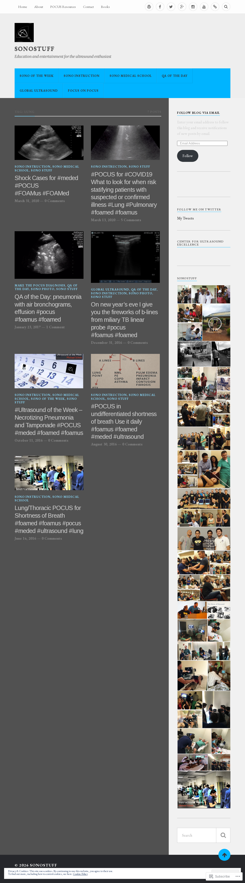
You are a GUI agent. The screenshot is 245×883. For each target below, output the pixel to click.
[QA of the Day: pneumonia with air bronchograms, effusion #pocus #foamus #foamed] (49, 255)
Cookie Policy (80, 874)
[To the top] (224, 855)
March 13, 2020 (103, 220)
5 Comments (131, 220)
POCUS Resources (63, 6)
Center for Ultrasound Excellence (200, 243)
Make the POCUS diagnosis (40, 285)
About (38, 6)
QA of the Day (175, 76)
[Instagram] (193, 6)
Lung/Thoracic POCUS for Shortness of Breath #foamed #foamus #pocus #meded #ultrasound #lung (49, 519)
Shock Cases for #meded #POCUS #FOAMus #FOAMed (46, 186)
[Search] (226, 6)
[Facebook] (160, 6)
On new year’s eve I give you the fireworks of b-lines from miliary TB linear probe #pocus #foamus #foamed (124, 319)
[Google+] (182, 6)
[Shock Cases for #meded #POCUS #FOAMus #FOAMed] (49, 143)
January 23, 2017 (28, 327)
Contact (88, 6)
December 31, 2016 (106, 342)
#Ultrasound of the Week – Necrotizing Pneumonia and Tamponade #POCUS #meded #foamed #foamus (49, 421)
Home (22, 6)
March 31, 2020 (27, 200)
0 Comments (55, 200)
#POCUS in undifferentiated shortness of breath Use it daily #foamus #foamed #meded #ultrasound (123, 421)
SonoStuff (35, 48)
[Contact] (215, 6)
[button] (184, 294)
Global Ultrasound (39, 90)
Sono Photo (42, 289)
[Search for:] (203, 835)
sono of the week (48, 399)
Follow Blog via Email (198, 113)
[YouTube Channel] (204, 6)
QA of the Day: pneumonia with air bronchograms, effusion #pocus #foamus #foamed (48, 308)
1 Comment (55, 327)
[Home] (149, 6)
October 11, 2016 (29, 440)
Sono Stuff (41, 170)
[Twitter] (171, 6)
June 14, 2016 (25, 538)
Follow (188, 155)
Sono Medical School (131, 76)
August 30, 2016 (104, 444)
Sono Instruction (82, 76)
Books (105, 6)
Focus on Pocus (83, 90)
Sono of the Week (37, 76)
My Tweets (185, 218)
